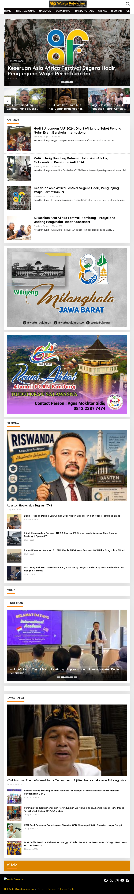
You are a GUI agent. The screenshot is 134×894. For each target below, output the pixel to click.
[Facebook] (106, 880)
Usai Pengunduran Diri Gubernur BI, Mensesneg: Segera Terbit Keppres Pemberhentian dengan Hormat (74, 569)
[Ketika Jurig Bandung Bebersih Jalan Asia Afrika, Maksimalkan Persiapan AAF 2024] (34, 173)
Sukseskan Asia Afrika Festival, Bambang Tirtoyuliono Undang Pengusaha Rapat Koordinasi (74, 220)
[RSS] (127, 880)
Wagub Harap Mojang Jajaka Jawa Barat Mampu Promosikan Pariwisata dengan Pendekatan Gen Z (71, 792)
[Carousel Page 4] (71, 677)
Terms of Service (47, 889)
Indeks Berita (67, 889)
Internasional (16, 61)
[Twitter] (111, 880)
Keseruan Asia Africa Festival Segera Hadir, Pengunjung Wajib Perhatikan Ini (61, 70)
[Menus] (7, 4)
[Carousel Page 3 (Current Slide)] (71, 82)
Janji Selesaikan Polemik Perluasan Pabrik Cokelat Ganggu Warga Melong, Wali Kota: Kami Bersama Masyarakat (66, 107)
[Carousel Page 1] (63, 82)
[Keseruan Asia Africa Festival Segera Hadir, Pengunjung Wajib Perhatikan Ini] (124, 200)
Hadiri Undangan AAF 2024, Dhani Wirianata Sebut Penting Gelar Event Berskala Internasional (77, 130)
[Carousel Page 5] (75, 677)
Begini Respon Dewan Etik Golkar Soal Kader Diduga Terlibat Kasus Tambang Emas (72, 515)
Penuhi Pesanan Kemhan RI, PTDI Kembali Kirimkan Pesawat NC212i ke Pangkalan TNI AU (74, 550)
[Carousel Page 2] (67, 82)
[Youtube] (122, 880)
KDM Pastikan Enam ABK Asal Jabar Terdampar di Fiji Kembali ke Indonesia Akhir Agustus (23, 107)
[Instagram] (116, 880)
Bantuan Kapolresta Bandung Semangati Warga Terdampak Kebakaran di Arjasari (105, 107)
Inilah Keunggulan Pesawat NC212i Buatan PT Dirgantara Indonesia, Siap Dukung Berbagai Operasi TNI (70, 534)
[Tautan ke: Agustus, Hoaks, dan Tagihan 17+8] (67, 465)
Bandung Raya (41, 137)
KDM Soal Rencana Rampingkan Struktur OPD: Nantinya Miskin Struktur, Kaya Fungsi (73, 825)
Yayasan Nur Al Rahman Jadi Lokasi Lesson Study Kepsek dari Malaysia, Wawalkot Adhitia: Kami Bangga (65, 671)
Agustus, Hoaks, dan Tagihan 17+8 (29, 505)
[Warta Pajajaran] (68, 3)
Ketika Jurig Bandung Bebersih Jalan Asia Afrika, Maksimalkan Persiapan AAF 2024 (71, 160)
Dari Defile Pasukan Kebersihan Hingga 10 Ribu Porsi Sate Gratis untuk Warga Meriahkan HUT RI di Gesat (75, 844)
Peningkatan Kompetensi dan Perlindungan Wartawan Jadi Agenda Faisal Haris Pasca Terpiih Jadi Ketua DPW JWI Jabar (74, 809)
